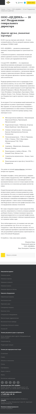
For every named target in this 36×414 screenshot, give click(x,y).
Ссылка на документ (7, 408)
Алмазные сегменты (6, 282)
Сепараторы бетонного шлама (10, 325)
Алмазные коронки (6, 278)
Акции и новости (5, 371)
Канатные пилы (5, 311)
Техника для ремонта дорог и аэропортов (12, 332)
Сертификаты (5, 367)
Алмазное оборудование (8, 293)
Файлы (3, 374)
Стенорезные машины (7, 307)
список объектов (20, 169)
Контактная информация (8, 378)
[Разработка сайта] (6, 411)
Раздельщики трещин (7, 345)
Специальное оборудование (9, 314)
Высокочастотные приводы (8, 321)
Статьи (8, 9)
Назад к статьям (9, 255)
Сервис (3, 357)
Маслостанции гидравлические (10, 318)
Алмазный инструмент (7, 271)
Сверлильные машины (7, 296)
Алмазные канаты (6, 286)
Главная (3, 9)
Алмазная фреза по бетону (9, 289)
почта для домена (15, 399)
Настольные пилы (6, 300)
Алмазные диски (5, 275)
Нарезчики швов (5, 304)
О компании (4, 353)
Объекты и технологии (7, 360)
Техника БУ (4, 328)
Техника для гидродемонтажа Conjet (11, 349)
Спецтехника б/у (5, 341)
